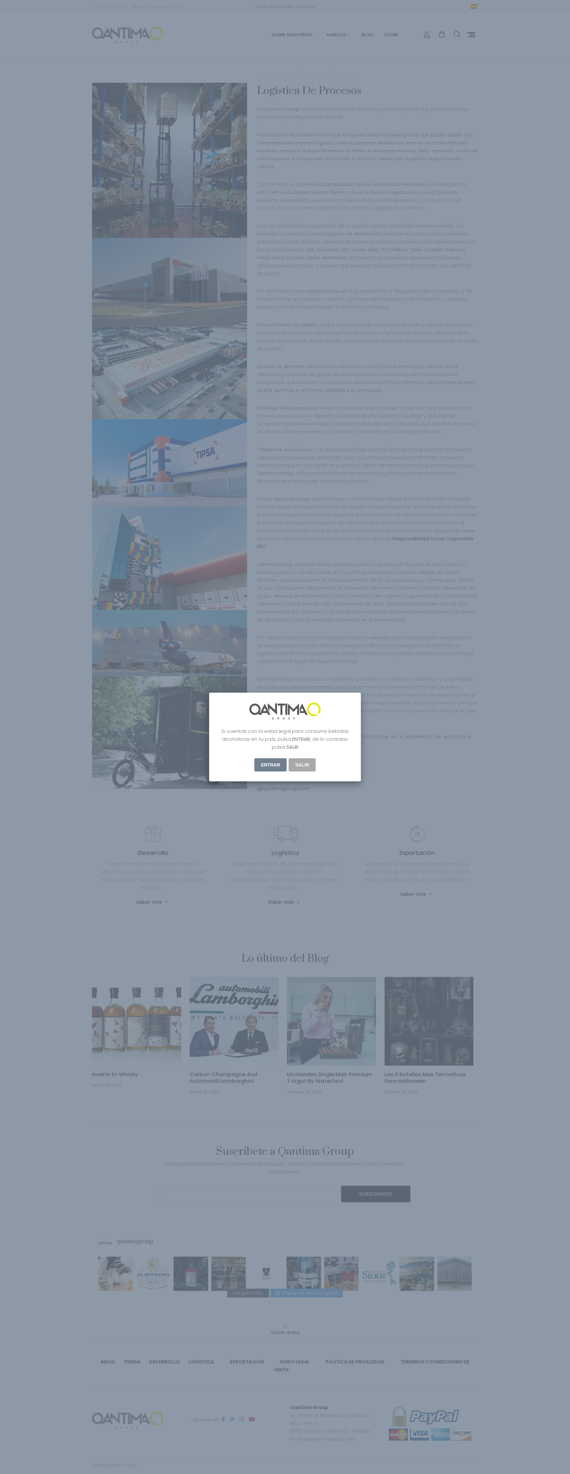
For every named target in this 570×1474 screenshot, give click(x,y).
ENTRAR (270, 765)
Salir (302, 765)
